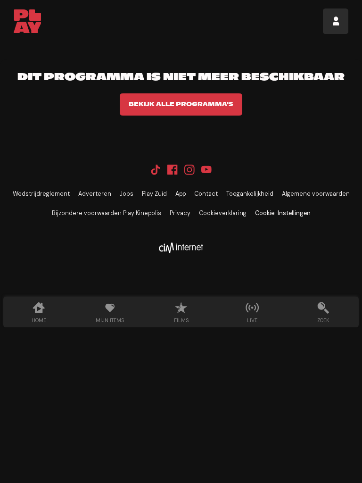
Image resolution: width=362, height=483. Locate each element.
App (180, 194)
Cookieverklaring (223, 213)
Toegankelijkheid (249, 194)
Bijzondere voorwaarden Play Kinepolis (106, 213)
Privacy (180, 213)
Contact (206, 194)
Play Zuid (154, 194)
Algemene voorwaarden (316, 194)
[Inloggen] (335, 21)
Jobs (126, 194)
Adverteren (94, 194)
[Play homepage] (27, 21)
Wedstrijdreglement (41, 194)
